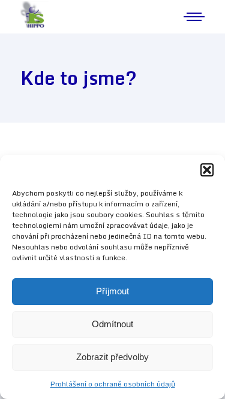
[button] (207, 170)
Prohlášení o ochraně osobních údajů (112, 383)
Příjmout (112, 291)
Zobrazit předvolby (112, 357)
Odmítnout (112, 324)
